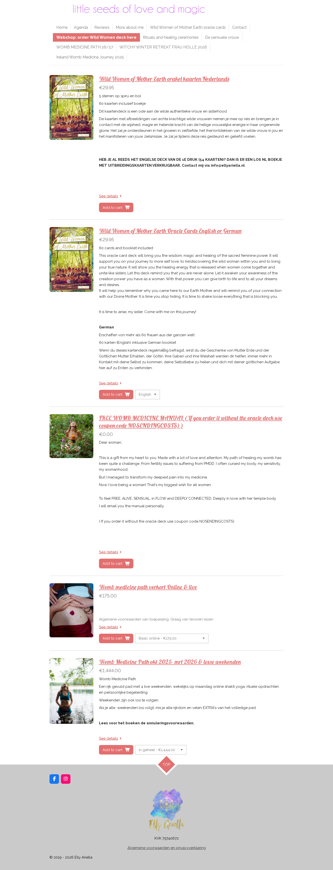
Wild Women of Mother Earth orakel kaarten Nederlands (164, 78)
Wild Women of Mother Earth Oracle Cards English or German (170, 230)
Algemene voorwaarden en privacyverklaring (166, 848)
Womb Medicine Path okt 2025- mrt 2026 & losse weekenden (170, 661)
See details (108, 196)
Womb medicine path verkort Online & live (148, 587)
